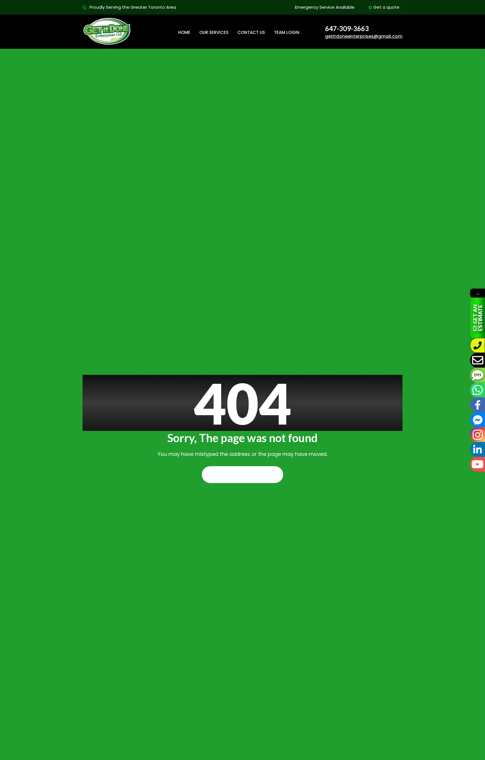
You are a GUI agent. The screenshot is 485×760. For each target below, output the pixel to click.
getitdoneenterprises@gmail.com (363, 36)
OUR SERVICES (213, 32)
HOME (184, 32)
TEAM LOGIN (286, 32)
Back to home (242, 474)
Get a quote (386, 7)
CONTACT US (251, 32)
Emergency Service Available (324, 7)
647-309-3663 (347, 29)
